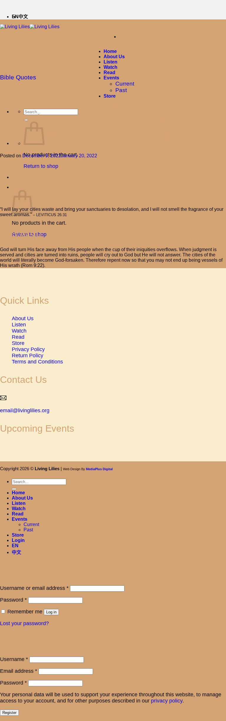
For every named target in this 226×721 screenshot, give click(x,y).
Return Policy (27, 355)
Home (110, 51)
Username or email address (34, 588)
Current (124, 84)
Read (109, 72)
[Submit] (14, 489)
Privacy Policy (28, 349)
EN (15, 545)
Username (14, 659)
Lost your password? (24, 623)
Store (18, 343)
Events (111, 77)
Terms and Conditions (37, 362)
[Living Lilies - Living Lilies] (29, 26)
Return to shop (41, 166)
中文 (23, 16)
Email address (18, 671)
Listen (110, 61)
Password (13, 600)
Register (9, 712)
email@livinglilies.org (24, 410)
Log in (51, 612)
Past (121, 90)
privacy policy (166, 701)
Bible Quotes (18, 77)
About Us (114, 56)
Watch (110, 67)
